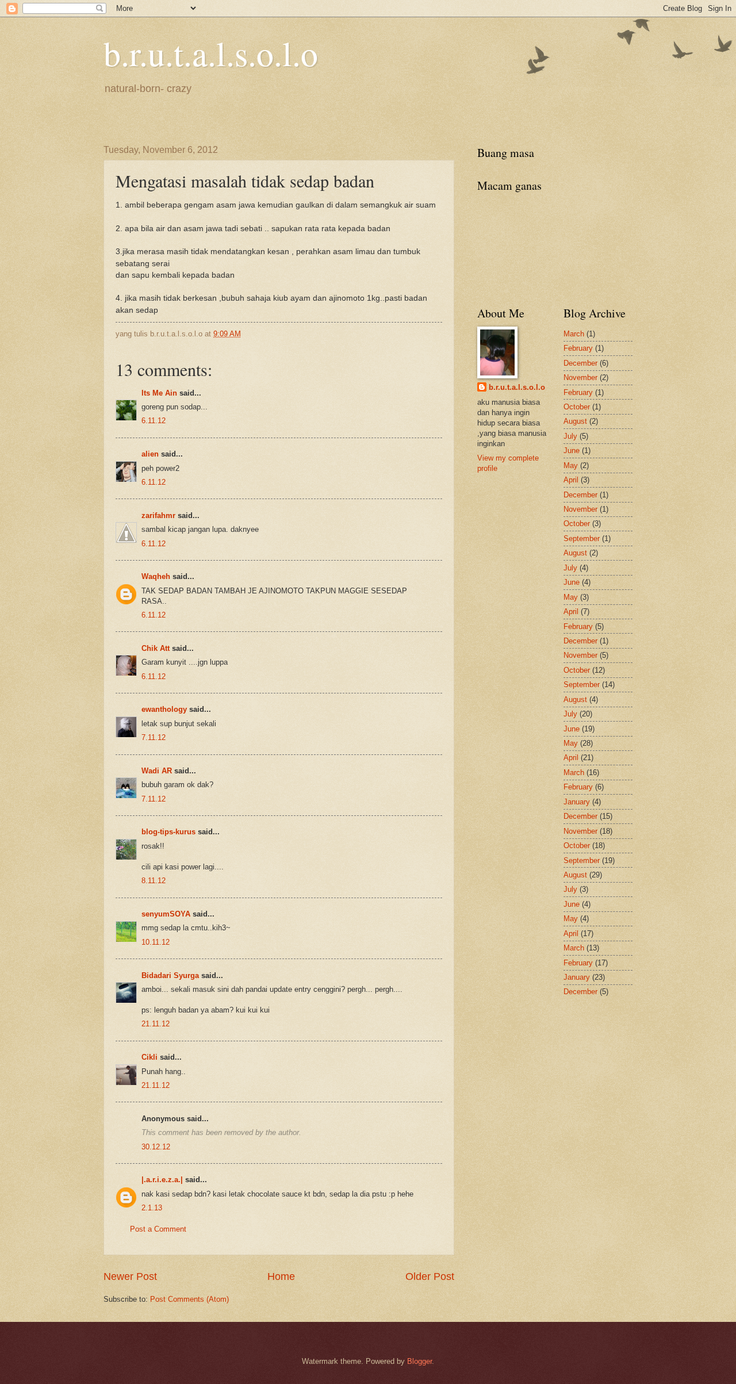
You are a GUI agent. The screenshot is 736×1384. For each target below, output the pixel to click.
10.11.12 (155, 942)
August (575, 421)
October (577, 406)
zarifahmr (158, 515)
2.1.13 (151, 1207)
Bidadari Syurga (170, 975)
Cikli (149, 1057)
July (570, 436)
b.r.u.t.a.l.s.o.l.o (210, 53)
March (574, 333)
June (572, 450)
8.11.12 (153, 880)
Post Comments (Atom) (189, 1299)
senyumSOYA (165, 914)
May (571, 465)
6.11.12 (153, 420)
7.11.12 (153, 737)
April (571, 480)
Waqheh (155, 576)
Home (281, 1276)
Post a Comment (158, 1229)
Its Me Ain (159, 393)
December (580, 363)
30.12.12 (155, 1147)
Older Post (429, 1276)
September (582, 538)
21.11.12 (155, 1023)
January (577, 802)
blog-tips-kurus (168, 831)
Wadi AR (156, 770)
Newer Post (130, 1276)
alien (150, 454)
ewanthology (164, 709)
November (580, 377)
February (578, 348)
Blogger (419, 1361)
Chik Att (155, 648)
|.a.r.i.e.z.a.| (162, 1179)
